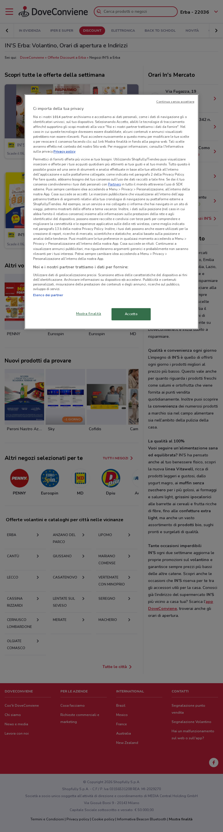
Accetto (131, 314)
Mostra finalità (88, 313)
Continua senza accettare (175, 101)
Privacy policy (64, 151)
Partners (114, 184)
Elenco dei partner (48, 295)
